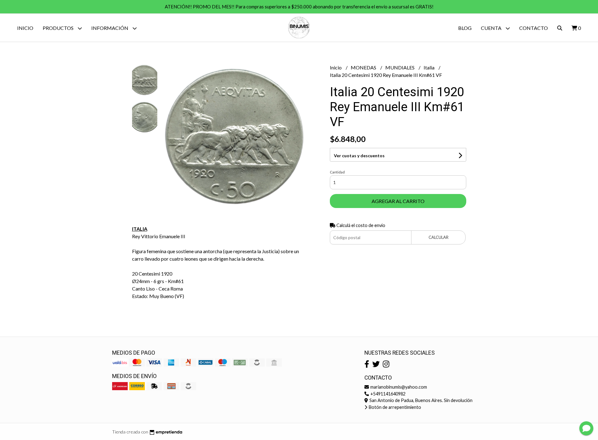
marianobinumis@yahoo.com (398, 387)
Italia (429, 67)
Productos (58, 28)
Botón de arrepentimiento (394, 407)
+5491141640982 (387, 393)
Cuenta (491, 28)
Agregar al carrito (398, 201)
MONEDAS (364, 67)
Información (110, 28)
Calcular (438, 237)
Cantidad (337, 172)
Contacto (533, 28)
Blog (465, 28)
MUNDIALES (400, 67)
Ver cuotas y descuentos (359, 155)
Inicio (25, 28)
